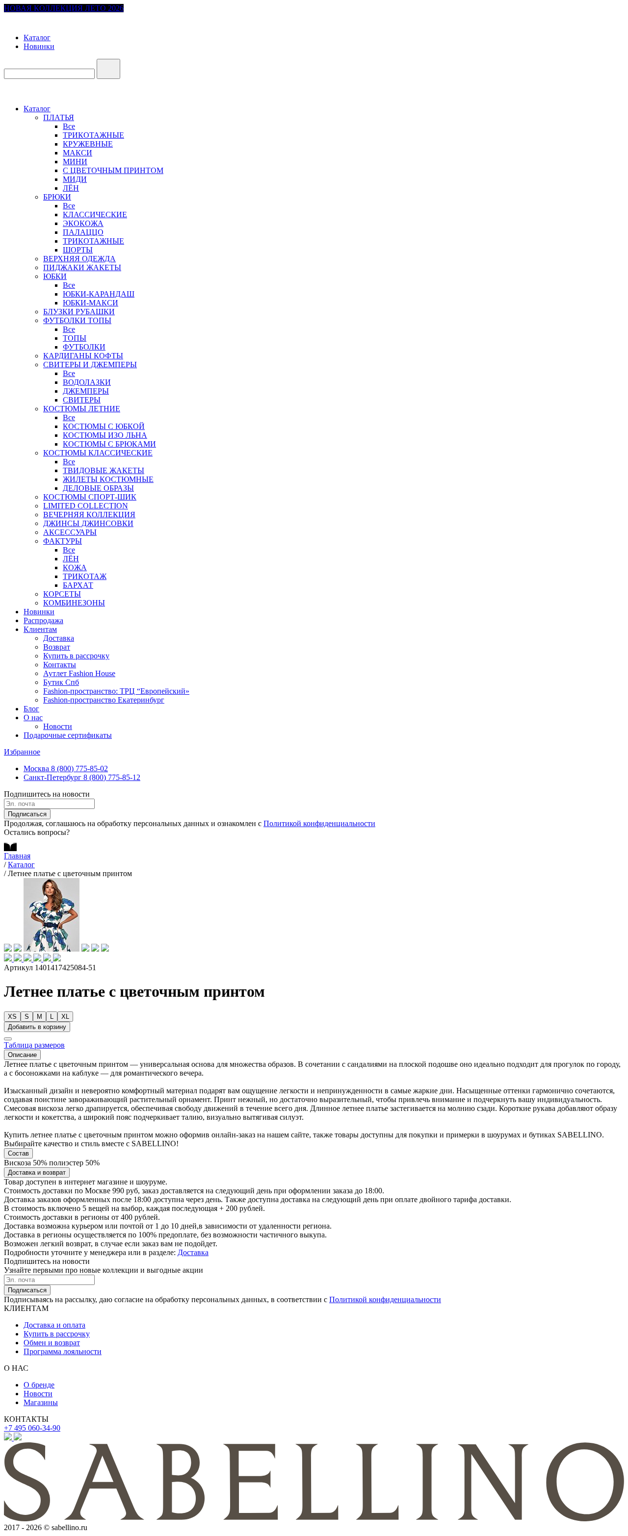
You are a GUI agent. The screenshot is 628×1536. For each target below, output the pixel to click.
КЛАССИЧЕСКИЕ (95, 214)
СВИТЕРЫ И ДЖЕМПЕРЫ (90, 364)
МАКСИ (77, 153)
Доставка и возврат (37, 1172)
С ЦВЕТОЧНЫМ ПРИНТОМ (113, 170)
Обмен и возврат (52, 1342)
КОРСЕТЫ (62, 594)
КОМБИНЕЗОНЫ (74, 603)
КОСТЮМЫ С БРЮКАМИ (109, 444)
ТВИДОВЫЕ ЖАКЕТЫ (103, 470)
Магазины (41, 1402)
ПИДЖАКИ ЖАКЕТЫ (82, 267)
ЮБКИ (55, 276)
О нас (33, 717)
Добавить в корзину (37, 1027)
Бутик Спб (61, 682)
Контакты (59, 664)
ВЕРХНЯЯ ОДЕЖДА (79, 258)
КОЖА (75, 567)
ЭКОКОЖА (83, 223)
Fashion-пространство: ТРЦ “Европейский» (116, 691)
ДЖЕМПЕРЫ (86, 391)
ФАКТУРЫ (62, 541)
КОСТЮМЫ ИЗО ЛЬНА (105, 435)
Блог (31, 709)
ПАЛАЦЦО (83, 232)
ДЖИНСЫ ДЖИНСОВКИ (88, 523)
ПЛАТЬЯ (58, 117)
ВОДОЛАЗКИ (87, 382)
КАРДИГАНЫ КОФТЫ (83, 356)
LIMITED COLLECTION (85, 506)
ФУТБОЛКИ (84, 347)
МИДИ (75, 179)
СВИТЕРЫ (82, 400)
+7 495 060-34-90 (32, 1428)
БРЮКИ (57, 197)
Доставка (58, 638)
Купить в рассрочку (76, 656)
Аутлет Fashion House (79, 673)
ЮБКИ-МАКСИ (90, 303)
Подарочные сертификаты (68, 735)
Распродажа (43, 620)
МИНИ (75, 161)
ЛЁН (71, 188)
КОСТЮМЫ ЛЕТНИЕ (81, 408)
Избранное (22, 752)
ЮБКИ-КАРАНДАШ (98, 294)
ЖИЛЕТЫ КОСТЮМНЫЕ (108, 479)
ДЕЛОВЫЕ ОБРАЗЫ (98, 488)
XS (12, 1016)
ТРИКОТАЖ (84, 576)
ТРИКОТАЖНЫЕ (93, 135)
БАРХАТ (78, 585)
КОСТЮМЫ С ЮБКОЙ (104, 426)
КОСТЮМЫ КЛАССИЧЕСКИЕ (98, 453)
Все (69, 126)
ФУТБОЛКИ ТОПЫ (77, 320)
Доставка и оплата (54, 1325)
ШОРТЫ (78, 250)
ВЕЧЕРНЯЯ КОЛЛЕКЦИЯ (89, 514)
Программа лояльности (63, 1351)
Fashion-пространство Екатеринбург (103, 700)
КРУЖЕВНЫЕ (88, 144)
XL (65, 1016)
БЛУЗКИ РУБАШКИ (79, 311)
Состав (18, 1153)
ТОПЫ (74, 338)
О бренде (39, 1385)
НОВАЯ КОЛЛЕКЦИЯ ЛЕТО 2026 (64, 8)
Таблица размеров (34, 1045)
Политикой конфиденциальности (319, 823)
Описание (22, 1054)
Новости (57, 726)
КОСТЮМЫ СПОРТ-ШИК (89, 497)
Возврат (56, 647)
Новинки (39, 46)
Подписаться (27, 814)
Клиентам (40, 629)
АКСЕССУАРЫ (70, 532)
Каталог (37, 37)
